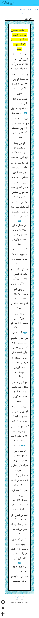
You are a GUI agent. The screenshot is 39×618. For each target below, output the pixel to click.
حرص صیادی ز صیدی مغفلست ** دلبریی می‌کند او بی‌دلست (19, 367)
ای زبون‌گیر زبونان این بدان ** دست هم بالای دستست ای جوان (19, 299)
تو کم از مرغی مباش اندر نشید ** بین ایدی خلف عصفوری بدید (19, 392)
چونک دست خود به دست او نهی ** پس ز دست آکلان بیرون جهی (19, 84)
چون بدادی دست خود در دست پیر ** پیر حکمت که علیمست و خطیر (19, 128)
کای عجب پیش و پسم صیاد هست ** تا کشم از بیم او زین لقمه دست (20, 436)
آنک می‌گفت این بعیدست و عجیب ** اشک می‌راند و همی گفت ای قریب (19, 549)
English (22, 9)
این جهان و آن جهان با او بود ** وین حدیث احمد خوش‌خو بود (19, 235)
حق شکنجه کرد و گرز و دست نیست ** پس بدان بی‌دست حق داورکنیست (19, 500)
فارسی (35, 9)
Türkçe (29, 9)
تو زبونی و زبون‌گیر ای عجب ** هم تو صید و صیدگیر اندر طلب (19, 323)
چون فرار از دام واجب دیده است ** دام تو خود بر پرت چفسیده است (19, 576)
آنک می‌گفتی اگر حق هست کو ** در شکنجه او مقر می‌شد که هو (19, 525)
